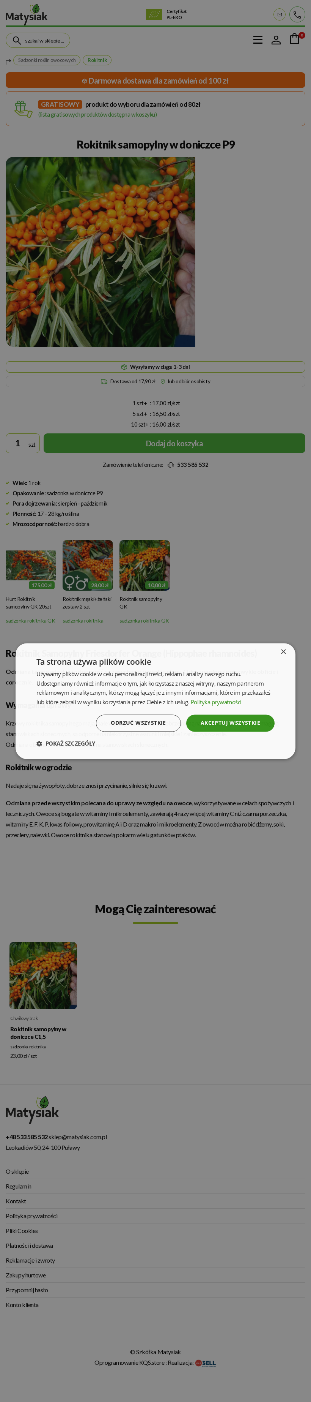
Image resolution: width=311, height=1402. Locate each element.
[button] (65, 743)
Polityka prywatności (216, 702)
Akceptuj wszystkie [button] (230, 722)
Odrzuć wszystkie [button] (138, 722)
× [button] (283, 652)
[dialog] (155, 701)
